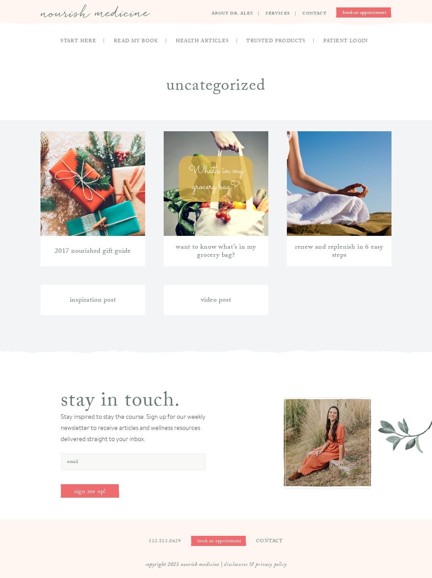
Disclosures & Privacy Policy (255, 565)
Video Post (216, 301)
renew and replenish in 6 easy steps (339, 252)
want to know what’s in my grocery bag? (216, 252)
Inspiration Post (93, 301)
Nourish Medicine (95, 11)
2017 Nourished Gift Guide (93, 252)
